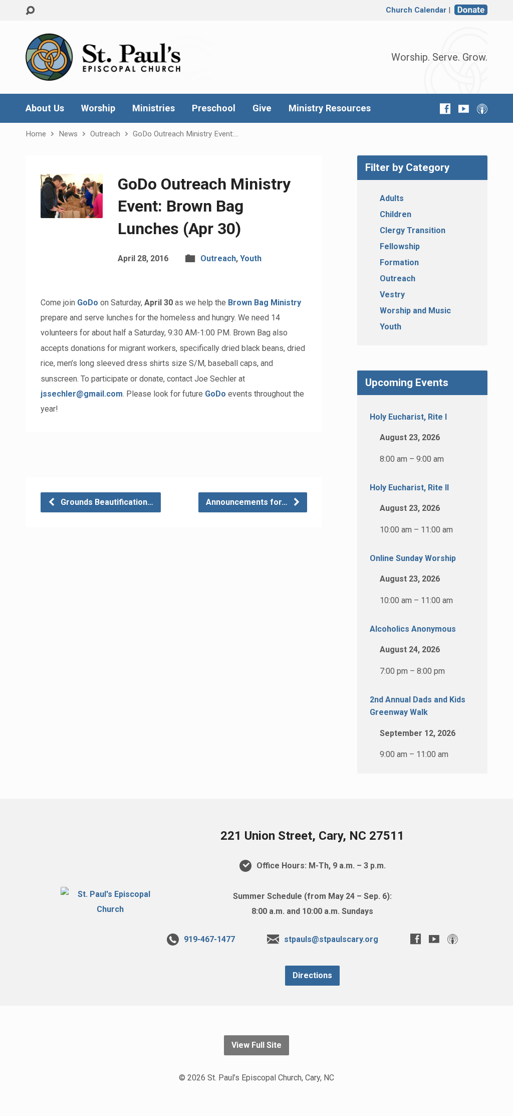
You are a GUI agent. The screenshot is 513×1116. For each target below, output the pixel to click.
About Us (45, 108)
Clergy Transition (412, 230)
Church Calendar (416, 10)
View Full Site (256, 1045)
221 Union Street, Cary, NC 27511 (312, 836)
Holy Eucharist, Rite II (409, 487)
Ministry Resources (330, 108)
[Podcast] (482, 108)
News (68, 133)
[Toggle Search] (30, 11)
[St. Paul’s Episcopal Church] (110, 909)
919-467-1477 (209, 939)
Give (262, 108)
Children (395, 214)
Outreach (105, 133)
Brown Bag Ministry (264, 302)
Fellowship (400, 246)
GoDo (87, 302)
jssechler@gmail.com (82, 394)
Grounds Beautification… (106, 502)
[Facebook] (445, 108)
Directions (312, 975)
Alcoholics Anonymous (413, 629)
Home (36, 133)
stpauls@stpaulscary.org (331, 939)
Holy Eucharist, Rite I (408, 417)
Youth (251, 258)
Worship (98, 108)
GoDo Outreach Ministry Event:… (185, 133)
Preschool (213, 108)
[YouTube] (463, 108)
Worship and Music (415, 310)
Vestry (392, 294)
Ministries (153, 108)
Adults (392, 198)
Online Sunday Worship (413, 558)
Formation (399, 262)
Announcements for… (248, 502)
